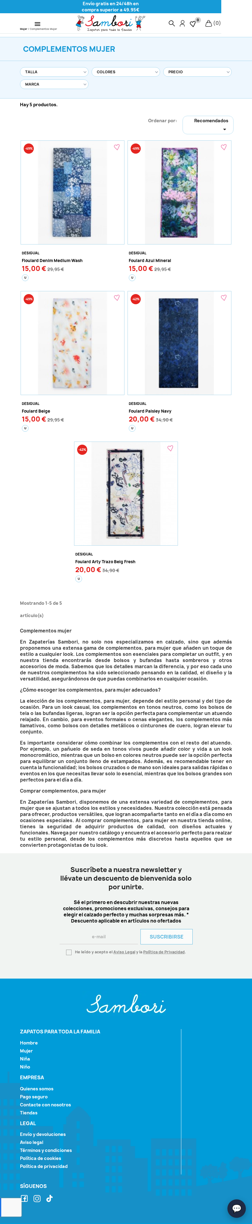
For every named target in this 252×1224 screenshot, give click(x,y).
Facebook (25, 1199)
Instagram (37, 1199)
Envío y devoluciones (43, 1134)
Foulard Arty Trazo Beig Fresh (105, 561)
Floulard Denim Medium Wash (52, 260)
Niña (25, 1059)
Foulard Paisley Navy (150, 411)
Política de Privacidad (164, 952)
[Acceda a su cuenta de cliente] (182, 23)
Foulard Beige (36, 411)
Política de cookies (40, 1158)
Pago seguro (34, 1097)
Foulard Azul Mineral (150, 260)
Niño (25, 1067)
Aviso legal (31, 1142)
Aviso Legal (124, 952)
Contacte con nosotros (45, 1105)
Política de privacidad (44, 1166)
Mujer (26, 1051)
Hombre (29, 1043)
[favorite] (193, 23)
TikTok (50, 1199)
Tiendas (28, 1113)
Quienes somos (36, 1089)
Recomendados (211, 125)
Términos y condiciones (46, 1150)
